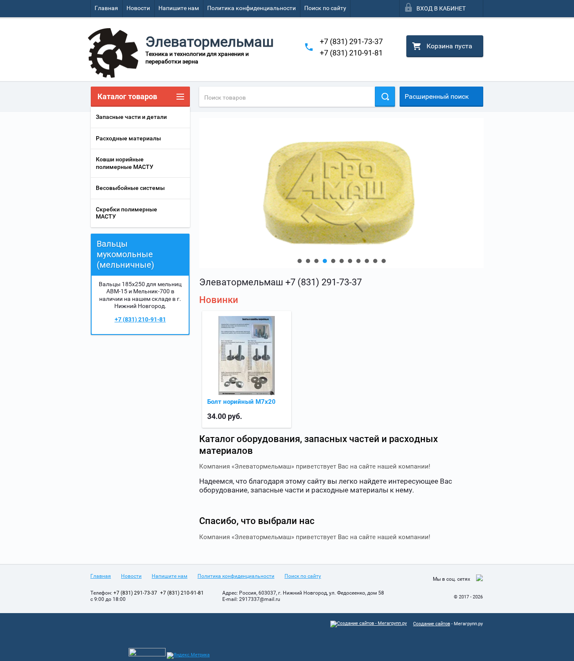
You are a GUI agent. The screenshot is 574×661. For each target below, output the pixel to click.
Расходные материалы (128, 138)
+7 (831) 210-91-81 (351, 52)
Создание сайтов (431, 624)
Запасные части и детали (131, 116)
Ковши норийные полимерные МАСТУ (124, 163)
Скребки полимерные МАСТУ (126, 213)
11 (384, 261)
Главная (106, 8)
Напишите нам (178, 8)
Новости (138, 8)
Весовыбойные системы (130, 187)
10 (375, 261)
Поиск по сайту (325, 8)
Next (206, 193)
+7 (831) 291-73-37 (351, 41)
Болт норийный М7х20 (241, 402)
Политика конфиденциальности (251, 8)
